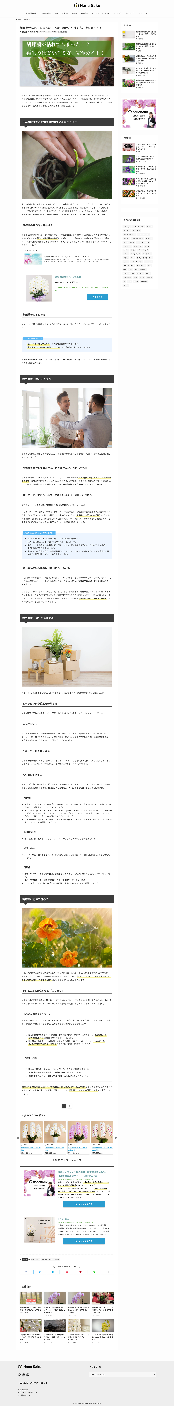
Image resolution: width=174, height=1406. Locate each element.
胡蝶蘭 (24, 32)
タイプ (147, 246)
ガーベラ (149, 238)
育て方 (142, 277)
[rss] (27, 1374)
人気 (149, 266)
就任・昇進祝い (140, 269)
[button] (147, 13)
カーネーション (137, 238)
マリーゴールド (136, 262)
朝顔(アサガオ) (128, 273)
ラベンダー (141, 266)
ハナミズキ (147, 254)
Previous (18, 1138)
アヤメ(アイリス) (129, 234)
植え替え (42, 32)
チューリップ (143, 250)
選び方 (125, 285)
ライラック (148, 262)
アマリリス (136, 230)
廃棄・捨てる (34, 32)
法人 (135, 277)
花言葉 (136, 281)
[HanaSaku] (87, 5)
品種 (130, 269)
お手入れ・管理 (138, 227)
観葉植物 (144, 281)
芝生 (129, 281)
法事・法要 (127, 277)
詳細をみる (98, 296)
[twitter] (19, 1374)
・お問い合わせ (24, 1395)
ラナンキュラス (128, 266)
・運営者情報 (23, 1389)
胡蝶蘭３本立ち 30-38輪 (68, 276)
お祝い (149, 227)
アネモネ (126, 230)
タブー (125, 250)
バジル (125, 258)
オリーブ (126, 238)
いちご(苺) (127, 227)
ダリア (133, 250)
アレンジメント (143, 234)
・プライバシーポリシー (27, 1392)
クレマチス (127, 246)
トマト (125, 254)
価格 (125, 269)
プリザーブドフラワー (144, 258)
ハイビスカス (135, 254)
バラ (132, 258)
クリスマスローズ (143, 242)
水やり (49, 32)
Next (116, 1138)
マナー (125, 262)
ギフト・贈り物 (128, 242)
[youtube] (23, 1374)
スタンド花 (138, 246)
